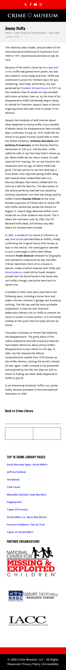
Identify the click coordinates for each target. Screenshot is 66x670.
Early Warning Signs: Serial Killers (27, 464)
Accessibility (50, 664)
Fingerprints (14, 502)
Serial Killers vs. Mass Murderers (27, 517)
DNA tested (16, 239)
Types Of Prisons (17, 509)
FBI (52, 219)
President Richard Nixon (34, 88)
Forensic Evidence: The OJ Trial (26, 524)
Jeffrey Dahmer (16, 472)
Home (8, 32)
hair (30, 235)
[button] (59, 15)
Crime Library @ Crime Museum (30, 32)
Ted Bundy (13, 479)
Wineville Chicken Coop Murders (26, 494)
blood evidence (13, 272)
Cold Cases (53, 32)
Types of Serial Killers (20, 532)
